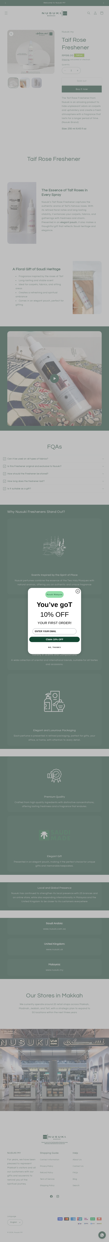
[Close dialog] (78, 591)
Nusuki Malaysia (54, 594)
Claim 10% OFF (54, 639)
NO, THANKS (54, 647)
